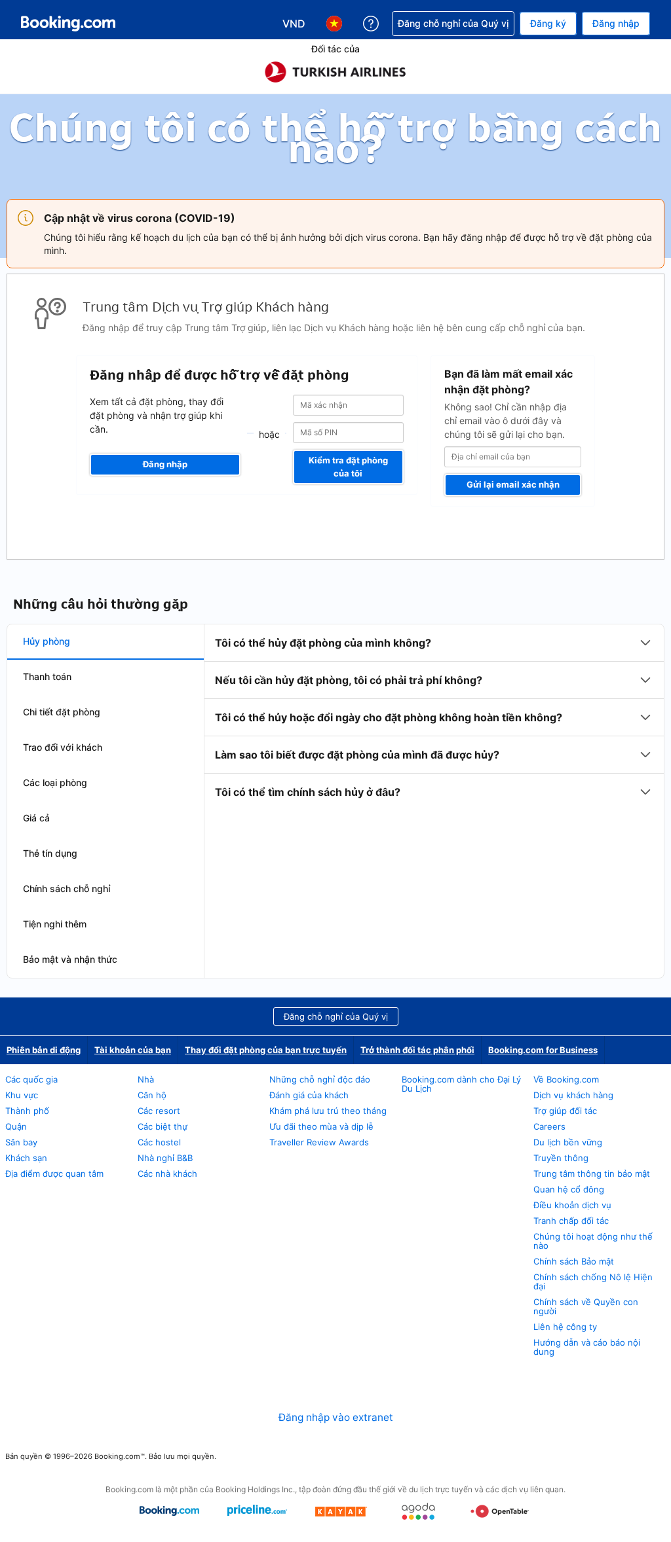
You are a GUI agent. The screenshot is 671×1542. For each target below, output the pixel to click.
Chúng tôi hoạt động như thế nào (593, 1241)
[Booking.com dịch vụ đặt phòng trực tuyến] (68, 23)
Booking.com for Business (543, 1050)
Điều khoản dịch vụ (572, 1205)
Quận (16, 1126)
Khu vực (21, 1095)
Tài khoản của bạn (132, 1050)
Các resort (159, 1110)
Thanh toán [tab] (47, 676)
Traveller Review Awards (319, 1142)
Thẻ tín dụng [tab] (50, 853)
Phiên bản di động (44, 1050)
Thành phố (27, 1110)
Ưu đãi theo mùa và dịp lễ (321, 1126)
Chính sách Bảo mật (573, 1261)
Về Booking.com (566, 1079)
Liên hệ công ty (565, 1326)
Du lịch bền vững (567, 1142)
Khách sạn (26, 1158)
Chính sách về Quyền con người (585, 1306)
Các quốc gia (31, 1079)
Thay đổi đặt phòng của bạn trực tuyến (266, 1050)
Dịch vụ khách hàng (573, 1095)
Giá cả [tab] (36, 817)
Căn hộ (152, 1095)
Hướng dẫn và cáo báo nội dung (586, 1347)
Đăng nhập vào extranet (335, 1417)
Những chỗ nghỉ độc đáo (319, 1079)
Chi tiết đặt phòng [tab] (61, 711)
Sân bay (21, 1142)
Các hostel (159, 1142)
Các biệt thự (162, 1126)
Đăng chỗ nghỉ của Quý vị (336, 1016)
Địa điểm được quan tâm (54, 1173)
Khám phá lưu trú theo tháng (328, 1110)
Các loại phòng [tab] (55, 782)
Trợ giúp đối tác (565, 1110)
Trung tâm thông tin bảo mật (591, 1173)
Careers (549, 1126)
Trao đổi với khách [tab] (62, 747)
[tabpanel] (434, 717)
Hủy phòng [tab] (46, 641)
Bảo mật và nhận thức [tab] (70, 959)
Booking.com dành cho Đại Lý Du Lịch (461, 1084)
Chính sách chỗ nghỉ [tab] (66, 888)
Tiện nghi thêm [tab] (54, 923)
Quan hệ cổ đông (568, 1189)
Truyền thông (560, 1158)
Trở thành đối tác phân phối (417, 1050)
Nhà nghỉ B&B (165, 1158)
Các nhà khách (167, 1173)
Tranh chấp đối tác (571, 1220)
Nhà (146, 1079)
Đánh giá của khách (309, 1095)
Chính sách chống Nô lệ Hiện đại (593, 1281)
